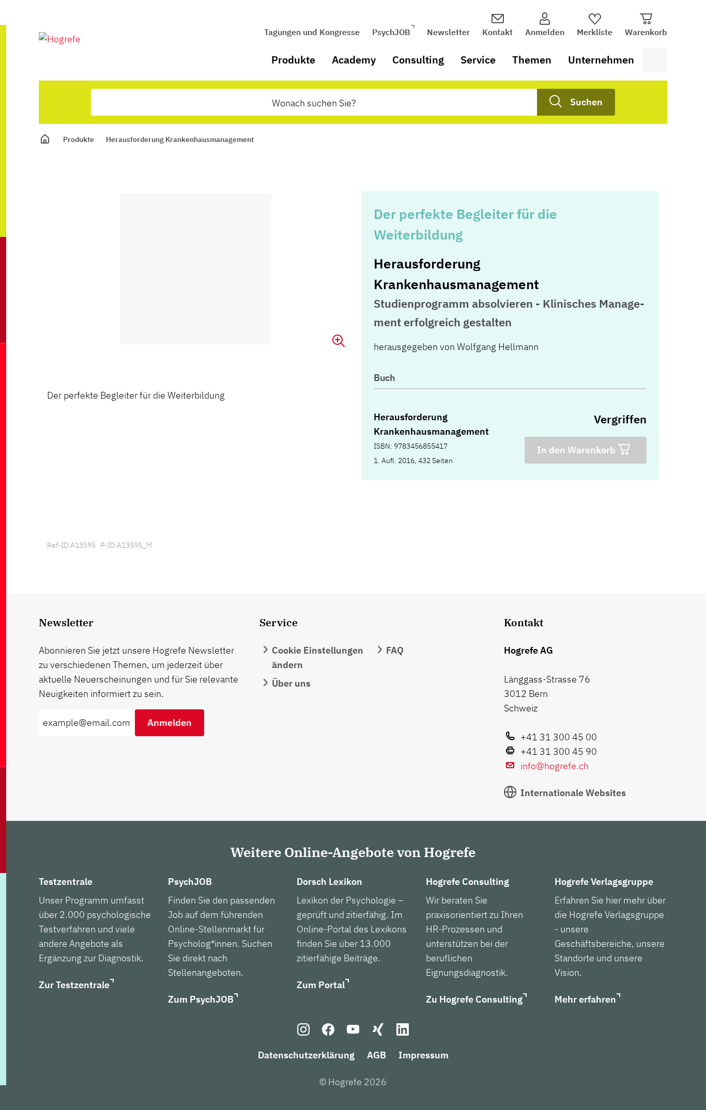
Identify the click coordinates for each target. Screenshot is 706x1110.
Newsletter (448, 32)
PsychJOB (391, 32)
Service (478, 60)
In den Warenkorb (577, 450)
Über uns (291, 683)
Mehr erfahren (585, 999)
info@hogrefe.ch (554, 766)
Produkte (293, 60)
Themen (531, 60)
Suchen (586, 102)
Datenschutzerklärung (306, 1055)
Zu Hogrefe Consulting (474, 999)
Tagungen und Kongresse (312, 32)
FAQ (395, 650)
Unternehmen (601, 60)
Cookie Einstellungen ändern (317, 657)
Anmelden (169, 722)
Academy (354, 60)
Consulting (418, 60)
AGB (376, 1055)
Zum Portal (321, 985)
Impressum (423, 1055)
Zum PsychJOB (201, 999)
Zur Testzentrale (74, 985)
